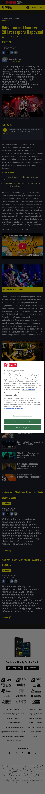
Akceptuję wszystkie (22, 428)
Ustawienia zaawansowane (22, 416)
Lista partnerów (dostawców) (13, 409)
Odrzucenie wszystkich (22, 422)
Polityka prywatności (28, 390)
